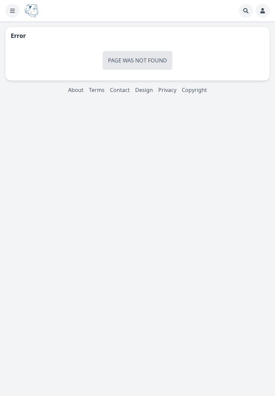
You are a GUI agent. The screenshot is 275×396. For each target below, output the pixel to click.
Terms (97, 90)
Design (144, 90)
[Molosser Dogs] (32, 10)
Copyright (194, 90)
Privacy (167, 90)
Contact (120, 90)
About (76, 90)
